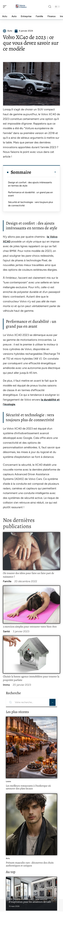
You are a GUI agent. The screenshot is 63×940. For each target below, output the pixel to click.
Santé (6, 631)
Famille (7, 581)
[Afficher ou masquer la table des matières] (43, 172)
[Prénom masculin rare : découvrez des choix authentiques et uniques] (31, 824)
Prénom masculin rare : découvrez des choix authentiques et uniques (30, 864)
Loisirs (8, 781)
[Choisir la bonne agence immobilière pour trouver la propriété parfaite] (31, 654)
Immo (6, 684)
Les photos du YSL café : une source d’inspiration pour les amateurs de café (30, 900)
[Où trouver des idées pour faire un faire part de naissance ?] (31, 551)
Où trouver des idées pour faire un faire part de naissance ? (28, 574)
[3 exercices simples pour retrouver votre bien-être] (31, 604)
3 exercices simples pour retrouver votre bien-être (30, 626)
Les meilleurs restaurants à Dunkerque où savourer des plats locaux (28, 787)
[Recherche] (50, 6)
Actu (8, 858)
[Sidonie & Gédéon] (21, 6)
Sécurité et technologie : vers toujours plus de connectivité (30, 204)
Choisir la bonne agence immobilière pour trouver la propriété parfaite (31, 678)
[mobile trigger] (5, 6)
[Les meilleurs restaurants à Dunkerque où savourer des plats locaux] (31, 747)
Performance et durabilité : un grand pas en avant (30, 194)
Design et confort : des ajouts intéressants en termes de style (30, 184)
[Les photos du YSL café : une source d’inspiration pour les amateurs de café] (31, 894)
